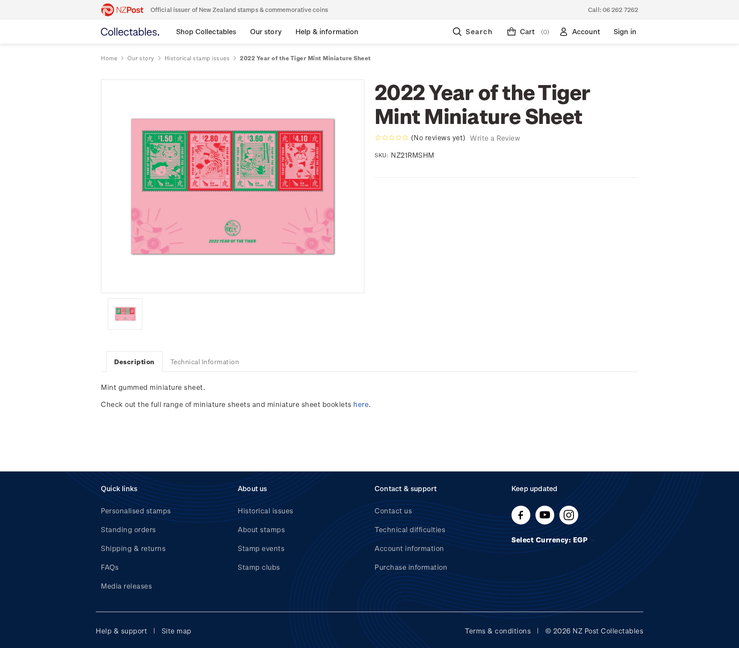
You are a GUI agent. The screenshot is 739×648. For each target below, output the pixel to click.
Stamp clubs (259, 567)
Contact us (393, 511)
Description (134, 361)
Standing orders (128, 529)
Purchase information (411, 567)
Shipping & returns (133, 548)
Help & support (121, 631)
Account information (409, 548)
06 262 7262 (620, 9)
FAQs (109, 567)
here (361, 404)
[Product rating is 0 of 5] (392, 137)
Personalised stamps (136, 511)
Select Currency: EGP (550, 540)
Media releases (126, 586)
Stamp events (261, 548)
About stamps (261, 529)
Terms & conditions (498, 631)
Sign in (625, 31)
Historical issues (265, 511)
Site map (177, 631)
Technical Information (204, 361)
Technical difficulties (410, 529)
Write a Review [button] (495, 138)
